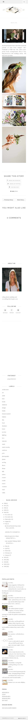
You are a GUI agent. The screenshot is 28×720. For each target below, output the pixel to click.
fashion (4, 417)
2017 (5, 505)
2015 (5, 510)
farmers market (6, 414)
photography (5, 456)
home (3, 429)
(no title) (10, 582)
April (6, 548)
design (4, 408)
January (7, 555)
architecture (5, 389)
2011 (5, 562)
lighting (4, 435)
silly (3, 471)
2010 (5, 564)
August (7, 521)
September (8, 519)
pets (3, 453)
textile (4, 480)
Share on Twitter (15, 183)
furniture (4, 426)
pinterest (12, 312)
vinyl (3, 489)
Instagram (5, 312)
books (3, 401)
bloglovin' (18, 312)
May (6, 546)
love (3, 438)
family (3, 411)
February (7, 553)
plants (16, 191)
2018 (5, 503)
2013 (5, 557)
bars (3, 398)
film (3, 420)
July (6, 523)
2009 (5, 566)
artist (3, 395)
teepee (4, 477)
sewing (4, 462)
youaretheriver (11, 379)
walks (3, 492)
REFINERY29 (5, 692)
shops (3, 468)
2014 (5, 512)
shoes (3, 465)
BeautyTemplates (10, 718)
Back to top (21, 718)
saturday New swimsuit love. (12, 532)
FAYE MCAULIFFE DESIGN (9, 708)
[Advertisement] (8, 346)
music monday (6, 447)
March (7, 550)
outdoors (4, 450)
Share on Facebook (14, 180)
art (3, 392)
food (3, 423)
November (8, 517)
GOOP (4, 694)
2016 (5, 508)
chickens (4, 404)
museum (4, 441)
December (8, 514)
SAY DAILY (5, 700)
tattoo (3, 474)
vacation (4, 486)
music (3, 444)
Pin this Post (15, 187)
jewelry (4, 432)
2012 (5, 559)
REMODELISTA (6, 696)
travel (3, 483)
